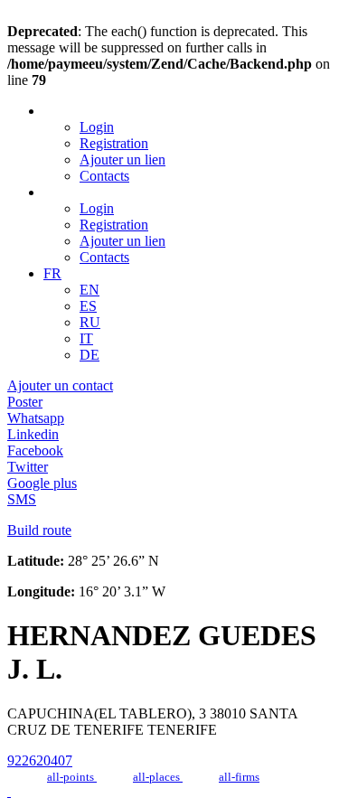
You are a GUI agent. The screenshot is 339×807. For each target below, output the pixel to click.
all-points (72, 777)
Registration (114, 143)
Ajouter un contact (60, 385)
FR (52, 273)
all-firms (239, 777)
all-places (158, 777)
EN (89, 289)
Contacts (104, 175)
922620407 (39, 760)
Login (97, 127)
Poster (24, 401)
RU (90, 322)
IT (86, 338)
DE (89, 354)
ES (88, 306)
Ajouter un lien (122, 159)
